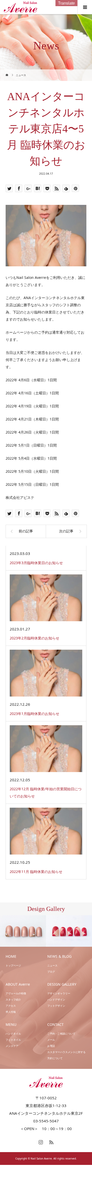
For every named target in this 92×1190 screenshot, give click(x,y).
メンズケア (12, 1046)
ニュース (52, 965)
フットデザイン (56, 1005)
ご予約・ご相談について (61, 1033)
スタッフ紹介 (13, 999)
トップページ (13, 965)
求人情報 (11, 1012)
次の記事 (66, 531)
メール (51, 1039)
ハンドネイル (13, 1033)
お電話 (51, 1046)
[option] (23, 931)
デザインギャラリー (58, 993)
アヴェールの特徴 (16, 993)
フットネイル (13, 1039)
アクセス (11, 1005)
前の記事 (26, 531)
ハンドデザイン (56, 999)
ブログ (51, 971)
